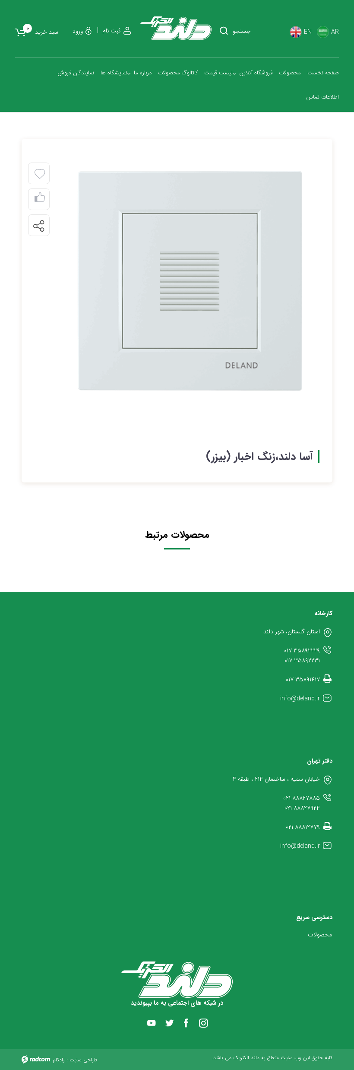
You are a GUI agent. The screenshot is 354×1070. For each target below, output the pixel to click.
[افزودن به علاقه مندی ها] (40, 174)
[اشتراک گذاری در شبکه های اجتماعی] (38, 225)
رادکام (59, 1060)
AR (335, 32)
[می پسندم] (40, 199)
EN (308, 32)
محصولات (320, 934)
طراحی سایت (83, 1060)
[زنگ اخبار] (190, 281)
